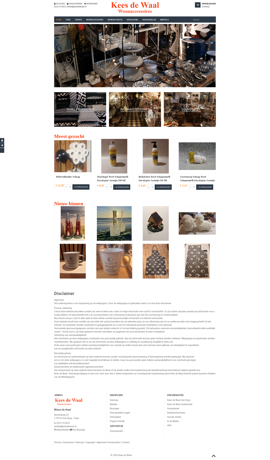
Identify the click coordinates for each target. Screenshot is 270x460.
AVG (169, 425)
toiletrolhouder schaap (68, 176)
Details (80, 162)
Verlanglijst (115, 416)
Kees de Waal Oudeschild (179, 404)
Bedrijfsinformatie (176, 412)
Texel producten (80, 120)
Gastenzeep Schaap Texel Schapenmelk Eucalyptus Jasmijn (197, 178)
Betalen (113, 404)
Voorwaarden (116, 430)
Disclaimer (68, 442)
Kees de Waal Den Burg (178, 400)
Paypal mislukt (117, 421)
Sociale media (174, 416)
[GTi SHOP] (135, 7)
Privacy (57, 442)
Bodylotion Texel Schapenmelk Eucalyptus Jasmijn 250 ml (154, 178)
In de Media (173, 421)
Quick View (67, 162)
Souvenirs (190, 120)
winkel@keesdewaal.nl (65, 426)
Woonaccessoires (135, 120)
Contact (126, 442)
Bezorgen (114, 408)
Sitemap (114, 400)
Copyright (90, 442)
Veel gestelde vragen (120, 412)
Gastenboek (173, 408)
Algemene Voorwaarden (108, 442)
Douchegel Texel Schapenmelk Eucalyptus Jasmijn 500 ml (112, 178)
